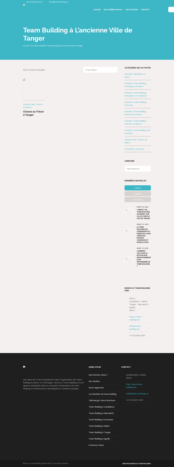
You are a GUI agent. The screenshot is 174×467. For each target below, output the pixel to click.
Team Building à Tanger (100, 432)
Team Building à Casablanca (101, 406)
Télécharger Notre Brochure (102, 400)
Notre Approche (96, 387)
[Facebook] (148, 2)
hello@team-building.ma (58, 2)
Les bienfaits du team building (102, 394)
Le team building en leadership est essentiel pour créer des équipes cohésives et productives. (144, 234)
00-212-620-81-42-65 (34, 2)
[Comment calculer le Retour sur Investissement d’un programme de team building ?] (129, 261)
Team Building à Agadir (99, 438)
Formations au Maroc (134, 149)
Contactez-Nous (96, 445)
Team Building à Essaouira (101, 419)
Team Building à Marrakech (101, 413)
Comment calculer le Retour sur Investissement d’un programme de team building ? (144, 258)
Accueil (26, 45)
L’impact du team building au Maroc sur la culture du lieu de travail (143, 214)
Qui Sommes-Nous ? (98, 374)
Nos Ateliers (94, 381)
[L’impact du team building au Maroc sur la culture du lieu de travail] (129, 212)
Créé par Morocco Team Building (136, 464)
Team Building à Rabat (99, 425)
